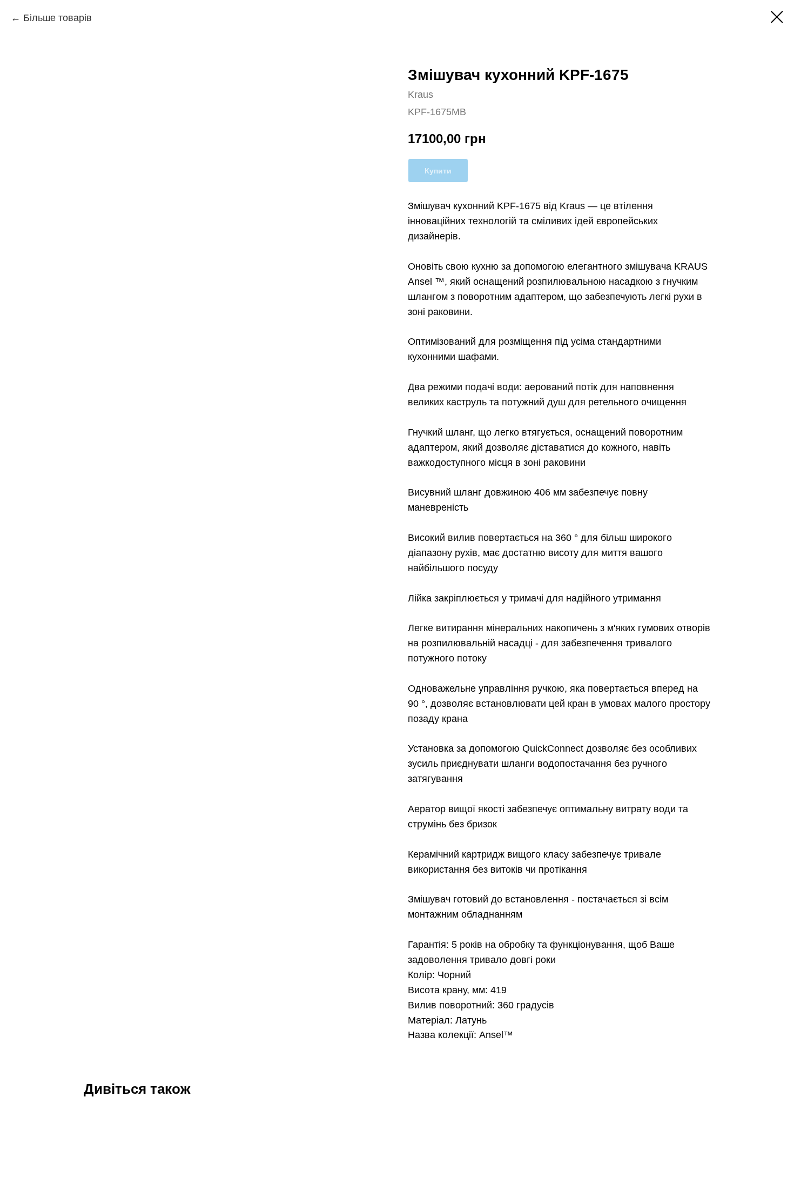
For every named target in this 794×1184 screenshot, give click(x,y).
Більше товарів (57, 17)
